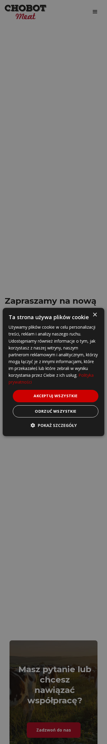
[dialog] (53, 372)
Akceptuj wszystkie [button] (55, 395)
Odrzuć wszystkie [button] (55, 411)
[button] (54, 425)
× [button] (94, 315)
